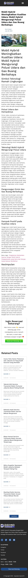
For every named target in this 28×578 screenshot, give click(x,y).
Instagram (3, 547)
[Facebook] (10, 540)
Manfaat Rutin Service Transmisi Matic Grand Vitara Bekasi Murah (12, 494)
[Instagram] (2, 540)
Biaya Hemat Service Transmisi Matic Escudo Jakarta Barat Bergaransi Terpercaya (13, 439)
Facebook (3, 552)
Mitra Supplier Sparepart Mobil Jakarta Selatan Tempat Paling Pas (13, 467)
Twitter (2, 550)
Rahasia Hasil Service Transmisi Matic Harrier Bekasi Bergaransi (12, 411)
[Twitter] (6, 540)
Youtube (3, 555)
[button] (22, 3)
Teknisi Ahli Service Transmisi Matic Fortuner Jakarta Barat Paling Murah (14, 386)
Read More (6, 374)
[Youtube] (14, 540)
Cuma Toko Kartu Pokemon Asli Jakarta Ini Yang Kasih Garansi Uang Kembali (14, 360)
